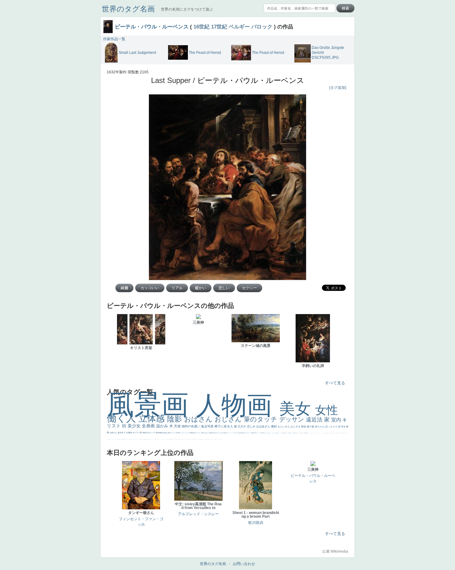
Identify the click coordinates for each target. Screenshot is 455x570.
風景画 (151, 404)
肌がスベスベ (198, 433)
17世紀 (219, 27)
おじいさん (284, 426)
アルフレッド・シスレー (198, 514)
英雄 (241, 433)
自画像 (165, 433)
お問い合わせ (244, 564)
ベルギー (239, 27)
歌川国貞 (255, 523)
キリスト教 (137, 433)
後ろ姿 (311, 426)
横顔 (274, 426)
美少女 (135, 425)
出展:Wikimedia (335, 551)
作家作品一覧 (114, 39)
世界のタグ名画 (128, 8)
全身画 (149, 425)
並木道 (121, 433)
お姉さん (114, 433)
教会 (304, 426)
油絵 (239, 433)
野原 (245, 433)
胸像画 (252, 433)
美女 (297, 408)
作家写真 (214, 433)
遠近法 (315, 420)
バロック (261, 27)
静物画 (160, 433)
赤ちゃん (320, 426)
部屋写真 (225, 433)
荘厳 (255, 433)
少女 (149, 433)
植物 (211, 433)
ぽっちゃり (331, 426)
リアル (188, 433)
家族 (243, 433)
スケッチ (173, 433)
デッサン (292, 419)
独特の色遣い (191, 426)
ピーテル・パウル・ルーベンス (151, 27)
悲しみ (251, 426)
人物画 (237, 405)
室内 (336, 419)
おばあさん (263, 426)
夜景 (217, 433)
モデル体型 (221, 433)
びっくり (259, 433)
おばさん (199, 419)
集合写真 (207, 426)
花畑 (262, 433)
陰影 (175, 419)
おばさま (207, 433)
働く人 (123, 418)
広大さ (242, 426)
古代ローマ (248, 433)
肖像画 (129, 433)
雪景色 (169, 433)
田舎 (343, 426)
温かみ (162, 426)
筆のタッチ (261, 419)
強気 (203, 433)
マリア (153, 433)
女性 (326, 410)
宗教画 (192, 433)
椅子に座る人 (224, 426)
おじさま (296, 426)
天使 (178, 426)
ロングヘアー (232, 433)
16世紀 (201, 27)
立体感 (153, 418)
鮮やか (236, 433)
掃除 (179, 433)
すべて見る (335, 383)
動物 (144, 433)
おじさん (229, 419)
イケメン (183, 433)
